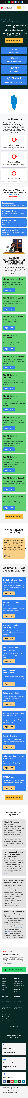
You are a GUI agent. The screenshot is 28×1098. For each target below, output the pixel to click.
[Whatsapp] (9, 2)
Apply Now (9, 290)
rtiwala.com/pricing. (9, 873)
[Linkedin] (22, 2)
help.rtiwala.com (8, 931)
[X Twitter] (8, 1081)
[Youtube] (12, 2)
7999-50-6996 (18, 927)
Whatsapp (11, 927)
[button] (24, 7)
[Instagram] (19, 2)
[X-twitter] (6, 2)
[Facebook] (15, 2)
